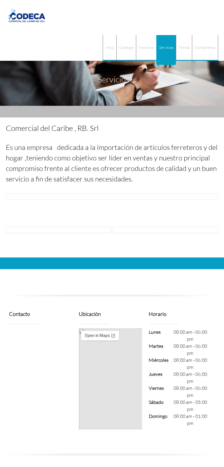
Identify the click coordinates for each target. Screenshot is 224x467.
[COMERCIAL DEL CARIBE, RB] (27, 17)
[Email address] (30, 337)
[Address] (16, 337)
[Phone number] (44, 337)
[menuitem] (109, 48)
